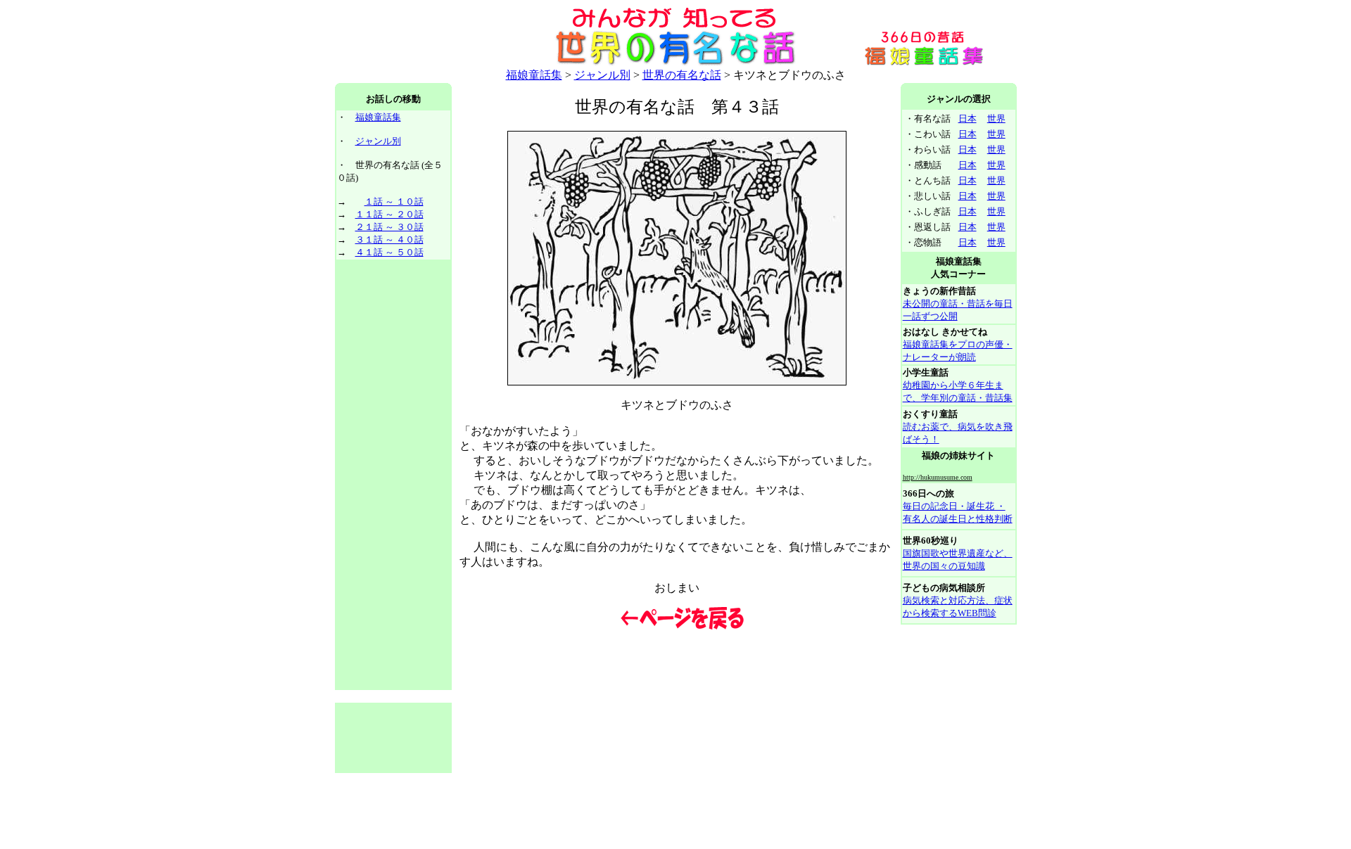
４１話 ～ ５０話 (389, 252)
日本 (967, 118)
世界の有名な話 (681, 75)
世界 (996, 118)
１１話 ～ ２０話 (389, 214)
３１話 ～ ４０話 (389, 239)
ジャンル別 (602, 75)
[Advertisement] (393, 475)
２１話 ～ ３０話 (389, 227)
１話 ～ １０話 (394, 201)
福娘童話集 (534, 75)
